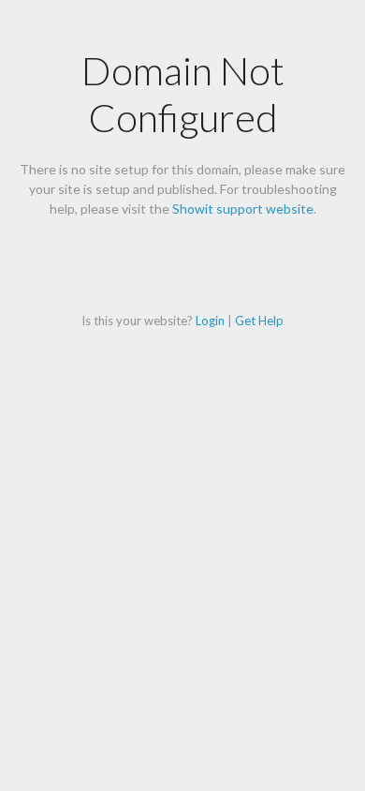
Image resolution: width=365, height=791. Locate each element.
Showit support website (243, 208)
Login (210, 320)
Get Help (259, 320)
